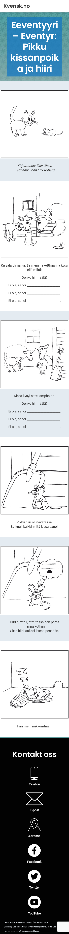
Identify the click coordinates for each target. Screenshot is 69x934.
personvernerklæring (30, 931)
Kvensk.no (17, 6)
